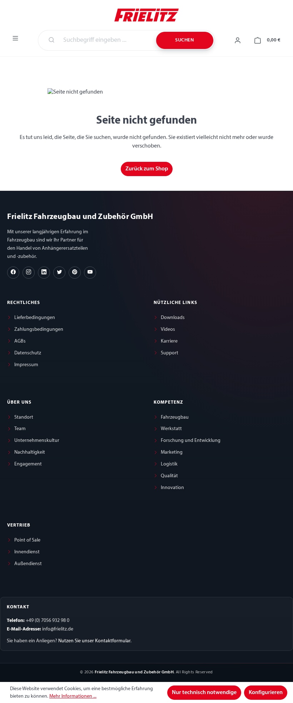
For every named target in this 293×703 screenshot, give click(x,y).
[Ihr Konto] (237, 40)
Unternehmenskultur (36, 440)
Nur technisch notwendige (204, 692)
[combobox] (105, 40)
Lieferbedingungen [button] (34, 317)
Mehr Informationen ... (72, 696)
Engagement (28, 464)
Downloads (173, 317)
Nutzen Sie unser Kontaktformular (94, 641)
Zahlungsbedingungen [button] (38, 329)
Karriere (169, 341)
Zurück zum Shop (146, 169)
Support (169, 353)
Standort (23, 417)
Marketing (172, 452)
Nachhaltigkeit (29, 452)
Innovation (172, 487)
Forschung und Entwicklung (190, 440)
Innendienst (27, 552)
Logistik (169, 464)
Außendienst (28, 564)
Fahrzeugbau (175, 417)
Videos (168, 329)
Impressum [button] (26, 365)
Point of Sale (27, 540)
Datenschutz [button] (27, 353)
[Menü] (15, 38)
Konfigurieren (266, 692)
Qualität (169, 476)
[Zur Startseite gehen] (146, 14)
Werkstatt (171, 429)
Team (20, 429)
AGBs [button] (20, 341)
